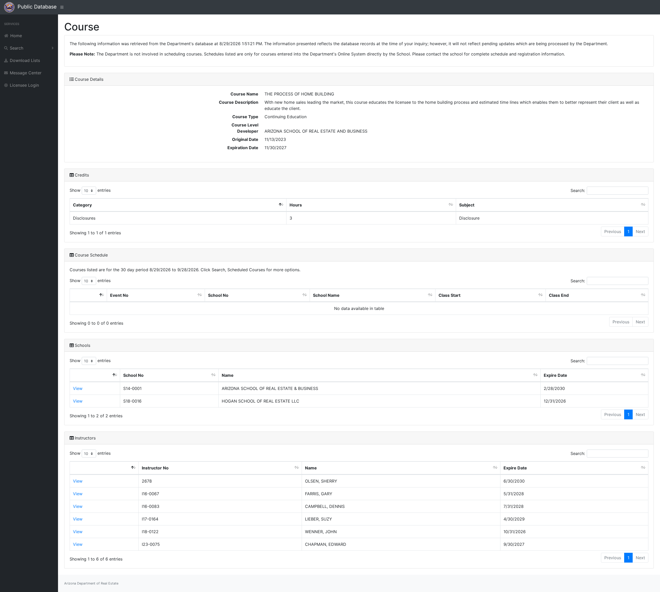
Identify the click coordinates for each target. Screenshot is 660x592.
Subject (466, 204)
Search (16, 48)
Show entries (90, 190)
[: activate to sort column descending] (88, 295)
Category (82, 204)
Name (228, 375)
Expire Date (555, 375)
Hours (296, 204)
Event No (119, 295)
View (77, 388)
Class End (559, 295)
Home (16, 35)
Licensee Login (24, 85)
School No (218, 295)
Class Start (449, 295)
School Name (326, 295)
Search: (578, 190)
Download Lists (25, 60)
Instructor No (155, 467)
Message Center (26, 72)
